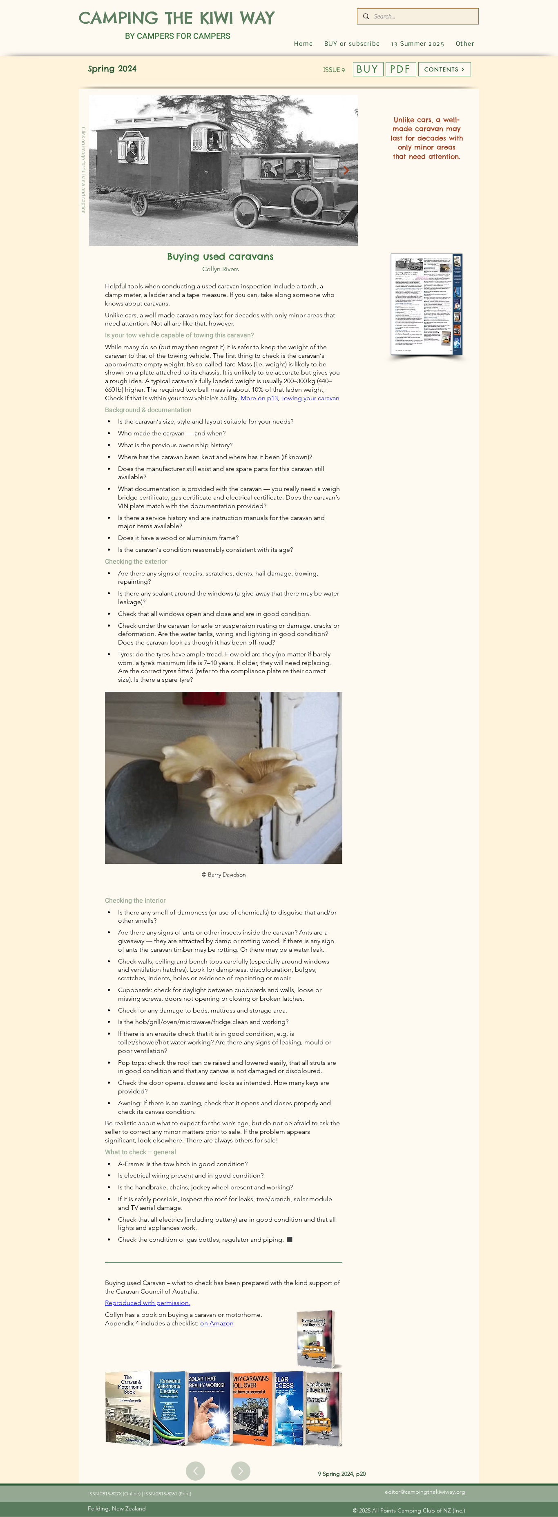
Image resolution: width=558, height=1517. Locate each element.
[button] (465, 44)
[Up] (195, 1471)
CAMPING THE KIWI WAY (176, 17)
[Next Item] (346, 170)
